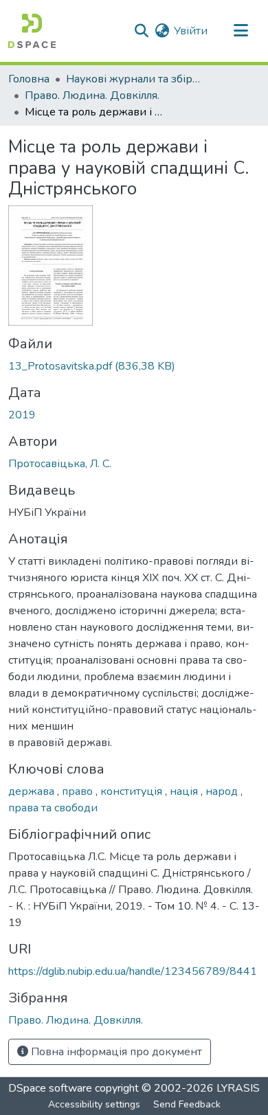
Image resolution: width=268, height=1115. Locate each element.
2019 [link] (22, 415)
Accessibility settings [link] (94, 1104)
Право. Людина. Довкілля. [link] (92, 95)
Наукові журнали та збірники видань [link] (134, 79)
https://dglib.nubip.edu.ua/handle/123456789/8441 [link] (132, 971)
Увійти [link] (191, 30)
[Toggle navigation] (240, 31)
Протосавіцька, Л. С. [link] (59, 463)
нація (185, 791)
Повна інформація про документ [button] (115, 1051)
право (79, 791)
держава (32, 791)
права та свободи (53, 807)
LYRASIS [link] (238, 1088)
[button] (32, 31)
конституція (132, 791)
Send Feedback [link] (187, 1104)
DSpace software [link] (50, 1088)
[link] (134, 366)
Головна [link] (28, 79)
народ (223, 791)
